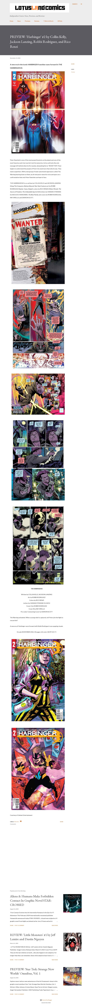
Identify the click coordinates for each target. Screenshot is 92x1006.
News (19, 21)
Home (11, 21)
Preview (73, 72)
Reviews (36, 21)
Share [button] (72, 64)
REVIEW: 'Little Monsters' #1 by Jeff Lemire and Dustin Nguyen (32, 937)
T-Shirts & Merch (48, 21)
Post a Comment (19, 925)
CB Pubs (59, 21)
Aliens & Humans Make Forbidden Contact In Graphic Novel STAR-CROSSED (32, 900)
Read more (55, 925)
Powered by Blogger (47, 1000)
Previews (27, 21)
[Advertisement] (34, 872)
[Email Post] (21, 821)
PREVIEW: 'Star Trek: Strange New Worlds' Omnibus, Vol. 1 (32, 971)
